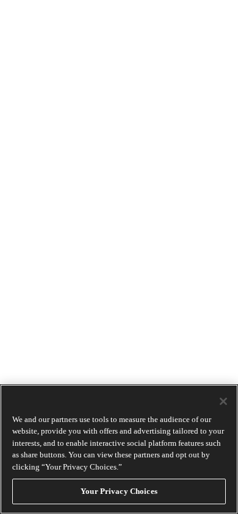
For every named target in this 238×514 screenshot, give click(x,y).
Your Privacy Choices (119, 491)
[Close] (223, 401)
